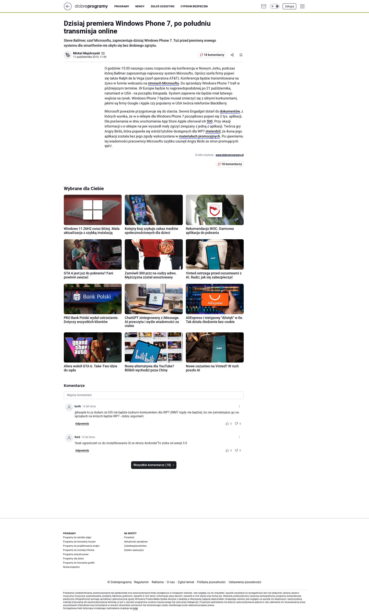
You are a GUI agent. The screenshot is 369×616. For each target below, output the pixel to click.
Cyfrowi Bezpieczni (194, 6)
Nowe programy (71, 567)
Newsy (140, 6)
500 (210, 121)
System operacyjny (134, 550)
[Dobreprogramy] (94, 6)
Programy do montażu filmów (78, 550)
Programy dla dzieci (73, 558)
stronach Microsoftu (163, 83)
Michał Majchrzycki (86, 53)
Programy (121, 6)
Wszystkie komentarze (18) (152, 465)
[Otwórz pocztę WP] (264, 6)
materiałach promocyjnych (199, 136)
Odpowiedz (82, 423)
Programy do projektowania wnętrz (81, 546)
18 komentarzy (214, 55)
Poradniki (129, 537)
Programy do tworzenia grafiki (79, 562)
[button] (274, 6)
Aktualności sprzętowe (136, 541)
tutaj (135, 608)
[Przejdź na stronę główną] (68, 9)
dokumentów (230, 111)
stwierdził (212, 131)
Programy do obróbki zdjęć (77, 537)
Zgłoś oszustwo (163, 6)
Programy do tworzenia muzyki (79, 541)
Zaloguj (289, 6)
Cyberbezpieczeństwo (135, 546)
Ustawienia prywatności (244, 582)
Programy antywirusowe (75, 554)
